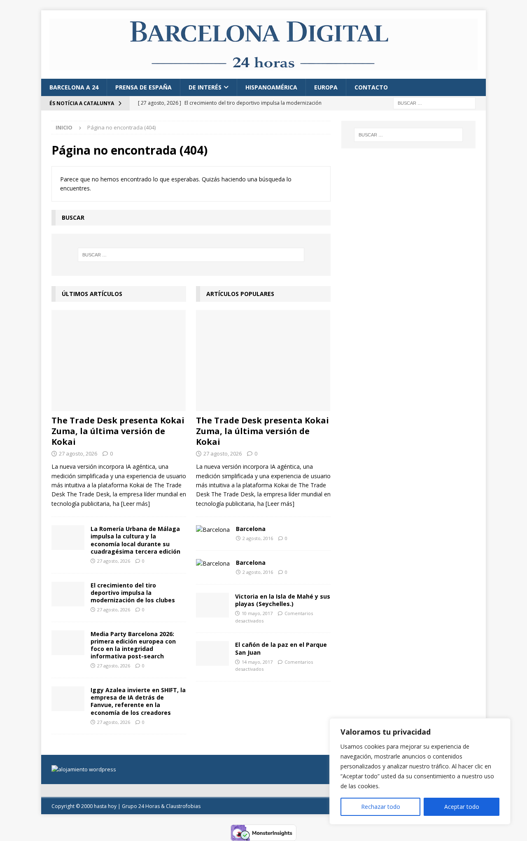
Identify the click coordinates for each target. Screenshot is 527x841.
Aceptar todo (461, 806)
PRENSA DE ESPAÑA (143, 87)
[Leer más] (135, 503)
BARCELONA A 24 (73, 87)
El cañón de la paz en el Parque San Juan (281, 648)
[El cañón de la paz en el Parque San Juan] (212, 653)
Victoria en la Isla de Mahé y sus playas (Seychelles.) (282, 600)
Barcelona (251, 529)
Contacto (371, 87)
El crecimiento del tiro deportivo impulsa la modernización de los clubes (133, 592)
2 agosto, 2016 (258, 538)
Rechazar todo (380, 806)
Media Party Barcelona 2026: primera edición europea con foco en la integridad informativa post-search (133, 645)
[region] (420, 771)
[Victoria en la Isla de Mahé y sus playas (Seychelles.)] (212, 605)
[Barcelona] (213, 529)
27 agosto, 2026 (78, 453)
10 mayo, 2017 (257, 613)
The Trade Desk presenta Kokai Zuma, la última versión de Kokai (117, 431)
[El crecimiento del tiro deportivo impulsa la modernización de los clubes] (67, 594)
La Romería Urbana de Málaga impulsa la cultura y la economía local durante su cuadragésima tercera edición (135, 540)
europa (326, 87)
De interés (205, 87)
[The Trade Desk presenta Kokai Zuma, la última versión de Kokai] (118, 360)
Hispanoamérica (271, 87)
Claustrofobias (183, 806)
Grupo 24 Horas (141, 806)
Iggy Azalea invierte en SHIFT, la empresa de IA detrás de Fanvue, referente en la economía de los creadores (138, 701)
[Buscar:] (434, 103)
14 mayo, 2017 (257, 662)
